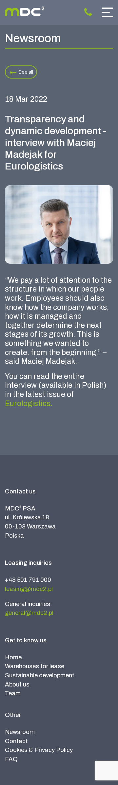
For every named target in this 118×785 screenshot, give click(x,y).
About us (17, 684)
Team (13, 693)
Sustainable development (39, 675)
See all (25, 72)
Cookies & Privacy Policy (39, 750)
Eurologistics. (28, 404)
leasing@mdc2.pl (29, 589)
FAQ (11, 759)
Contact (16, 741)
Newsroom (20, 732)
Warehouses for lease (34, 666)
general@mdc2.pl (29, 613)
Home (13, 657)
